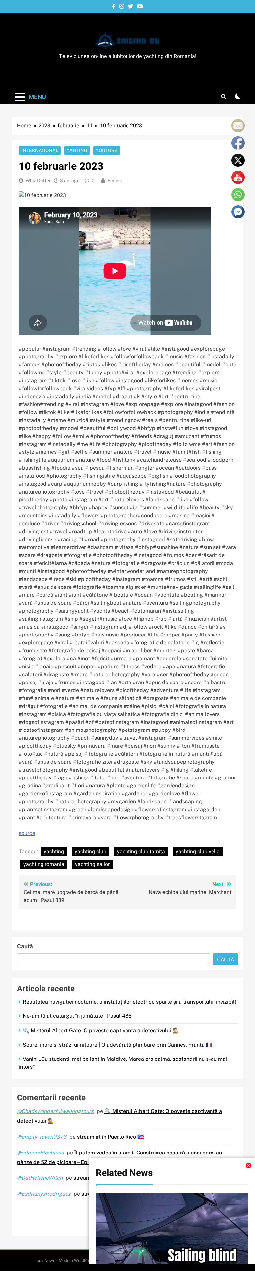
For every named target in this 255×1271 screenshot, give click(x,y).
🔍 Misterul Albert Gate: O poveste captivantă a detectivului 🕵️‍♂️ (101, 1030)
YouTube (106, 150)
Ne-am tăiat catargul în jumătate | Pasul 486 (77, 1016)
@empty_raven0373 (41, 1137)
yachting (54, 852)
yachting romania (43, 864)
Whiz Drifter (38, 180)
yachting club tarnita (141, 852)
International (39, 150)
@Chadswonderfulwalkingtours (55, 1111)
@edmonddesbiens (40, 1153)
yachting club (90, 852)
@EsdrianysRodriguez (44, 1194)
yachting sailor (92, 864)
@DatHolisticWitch (40, 1178)
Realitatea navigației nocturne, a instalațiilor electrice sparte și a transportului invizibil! (129, 1002)
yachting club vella (198, 852)
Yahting (77, 150)
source (27, 833)
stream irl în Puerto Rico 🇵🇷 (110, 1137)
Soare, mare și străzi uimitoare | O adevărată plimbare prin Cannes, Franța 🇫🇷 (117, 1045)
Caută (25, 946)
